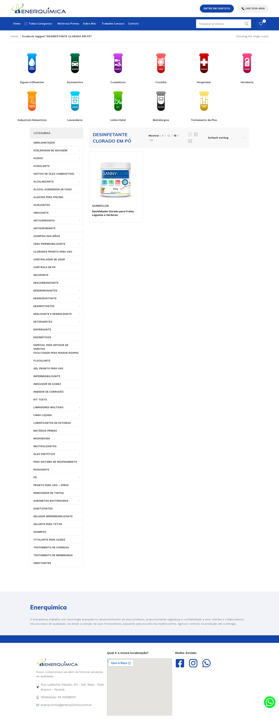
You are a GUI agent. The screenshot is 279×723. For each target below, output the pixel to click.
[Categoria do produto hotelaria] (247, 65)
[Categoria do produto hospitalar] (204, 65)
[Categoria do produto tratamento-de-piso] (204, 103)
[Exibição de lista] (190, 134)
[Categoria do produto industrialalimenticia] (32, 103)
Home (14, 36)
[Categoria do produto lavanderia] (75, 103)
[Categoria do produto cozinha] (161, 65)
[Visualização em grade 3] (196, 134)
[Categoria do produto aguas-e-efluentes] (32, 65)
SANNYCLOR (100, 206)
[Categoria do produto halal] (118, 103)
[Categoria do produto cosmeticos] (118, 65)
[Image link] (57, 662)
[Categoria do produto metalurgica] (161, 103)
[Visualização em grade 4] (190, 141)
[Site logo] (38, 8)
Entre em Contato (217, 8)
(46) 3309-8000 (255, 8)
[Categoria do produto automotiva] (75, 65)
